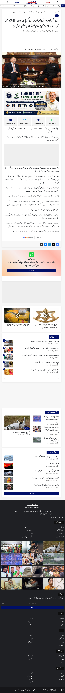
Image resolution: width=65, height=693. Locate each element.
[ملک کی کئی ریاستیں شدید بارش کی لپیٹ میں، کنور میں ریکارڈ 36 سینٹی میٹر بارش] (8, 343)
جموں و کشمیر (61, 639)
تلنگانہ (53, 6)
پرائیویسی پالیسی (29, 690)
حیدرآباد (58, 6)
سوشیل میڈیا (30, 679)
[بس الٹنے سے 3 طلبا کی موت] (8, 466)
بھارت (49, 12)
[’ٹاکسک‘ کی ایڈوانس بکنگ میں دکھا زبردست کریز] (32, 547)
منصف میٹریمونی (29, 530)
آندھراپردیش (30, 622)
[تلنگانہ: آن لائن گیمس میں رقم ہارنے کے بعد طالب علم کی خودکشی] (8, 473)
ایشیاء (39, 6)
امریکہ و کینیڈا (26, 6)
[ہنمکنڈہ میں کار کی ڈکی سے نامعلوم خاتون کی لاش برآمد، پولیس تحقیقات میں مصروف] (32, 584)
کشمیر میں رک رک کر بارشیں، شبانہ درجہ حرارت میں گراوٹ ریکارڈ (47, 457)
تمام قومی (62, 635)
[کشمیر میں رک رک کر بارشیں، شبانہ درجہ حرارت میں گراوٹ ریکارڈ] (8, 458)
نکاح (63, 683)
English (16, 2)
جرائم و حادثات (61, 679)
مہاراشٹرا (30, 625)
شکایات (12, 690)
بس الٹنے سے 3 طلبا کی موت (54, 464)
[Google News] (28, 237)
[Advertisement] (31, 41)
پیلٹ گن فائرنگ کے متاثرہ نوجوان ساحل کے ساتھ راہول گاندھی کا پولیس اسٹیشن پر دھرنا (51, 430)
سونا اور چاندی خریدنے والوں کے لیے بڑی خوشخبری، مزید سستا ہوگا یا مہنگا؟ (45, 370)
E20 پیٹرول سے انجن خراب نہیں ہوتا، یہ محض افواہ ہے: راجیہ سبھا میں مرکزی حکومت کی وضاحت (40, 355)
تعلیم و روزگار (30, 676)
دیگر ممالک (13, 6)
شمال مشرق (30, 642)
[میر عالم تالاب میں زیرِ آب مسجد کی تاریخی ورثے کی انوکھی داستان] (37, 440)
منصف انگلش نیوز (60, 530)
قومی (43, 6)
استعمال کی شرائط (23, 690)
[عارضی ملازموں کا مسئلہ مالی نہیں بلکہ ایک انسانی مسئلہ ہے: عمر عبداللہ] (8, 487)
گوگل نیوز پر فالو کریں (60, 537)
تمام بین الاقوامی (61, 656)
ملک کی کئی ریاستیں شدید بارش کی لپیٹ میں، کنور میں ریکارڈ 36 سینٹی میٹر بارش (45, 341)
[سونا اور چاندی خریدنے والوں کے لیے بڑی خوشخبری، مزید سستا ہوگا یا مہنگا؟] (8, 372)
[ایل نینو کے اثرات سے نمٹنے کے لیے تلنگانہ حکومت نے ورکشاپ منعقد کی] (11, 547)
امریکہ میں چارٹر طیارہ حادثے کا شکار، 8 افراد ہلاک (21, 432)
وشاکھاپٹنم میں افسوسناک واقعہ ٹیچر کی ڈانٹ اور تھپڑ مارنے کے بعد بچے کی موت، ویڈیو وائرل (51, 419)
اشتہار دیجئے (30, 533)
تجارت (62, 676)
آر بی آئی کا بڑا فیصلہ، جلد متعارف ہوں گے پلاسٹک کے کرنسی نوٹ (47, 363)
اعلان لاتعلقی (35, 690)
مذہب (8, 6)
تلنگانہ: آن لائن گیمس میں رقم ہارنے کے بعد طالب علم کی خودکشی (47, 471)
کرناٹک (62, 625)
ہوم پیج (62, 527)
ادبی (31, 673)
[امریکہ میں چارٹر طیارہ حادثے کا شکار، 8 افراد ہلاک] (53, 547)
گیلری (31, 683)
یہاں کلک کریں (31, 270)
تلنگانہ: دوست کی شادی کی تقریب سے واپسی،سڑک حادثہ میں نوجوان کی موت (45, 478)
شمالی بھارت (61, 645)
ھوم (56, 12)
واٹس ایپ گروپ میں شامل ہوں (26, 537)
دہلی (63, 642)
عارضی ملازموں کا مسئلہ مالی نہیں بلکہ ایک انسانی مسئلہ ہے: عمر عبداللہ (46, 485)
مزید (31, 378)
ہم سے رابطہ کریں (60, 533)
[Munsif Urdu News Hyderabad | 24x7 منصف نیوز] (31, 2)
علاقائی (48, 6)
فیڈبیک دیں (17, 690)
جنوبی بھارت (30, 639)
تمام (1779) (31, 493)
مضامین (62, 673)
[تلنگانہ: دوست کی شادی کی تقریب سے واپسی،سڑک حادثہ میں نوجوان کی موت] (8, 480)
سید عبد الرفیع (51, 50)
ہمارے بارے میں (28, 527)
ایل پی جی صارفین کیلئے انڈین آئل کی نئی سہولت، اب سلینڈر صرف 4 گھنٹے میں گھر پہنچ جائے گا (42, 348)
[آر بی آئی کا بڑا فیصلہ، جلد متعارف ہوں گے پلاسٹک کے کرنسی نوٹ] (8, 364)
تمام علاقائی (62, 618)
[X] (61, 517)
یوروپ (19, 6)
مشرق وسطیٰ (33, 6)
